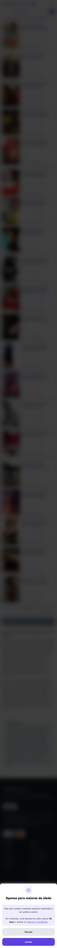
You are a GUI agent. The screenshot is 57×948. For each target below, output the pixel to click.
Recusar (29, 931)
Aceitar (28, 941)
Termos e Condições (37, 921)
